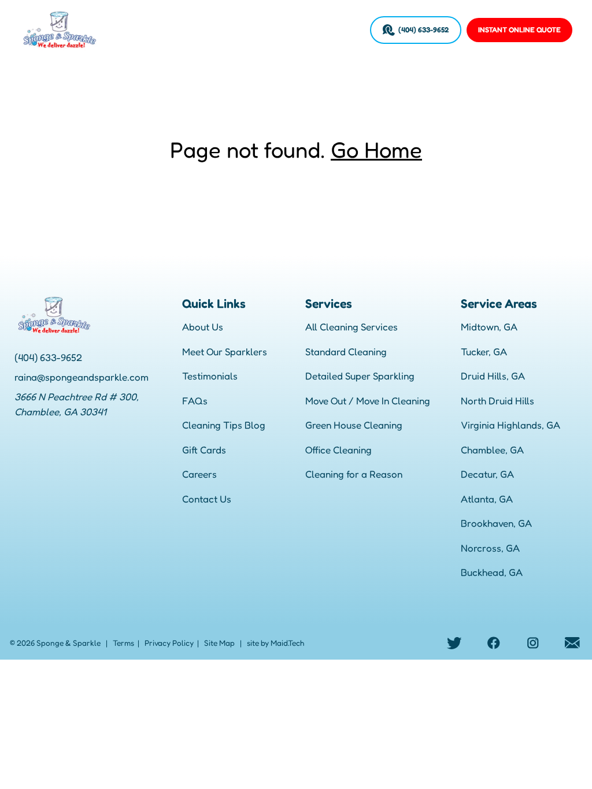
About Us (202, 327)
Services (157, 29)
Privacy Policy (169, 642)
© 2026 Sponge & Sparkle (55, 642)
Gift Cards (204, 450)
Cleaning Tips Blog (223, 425)
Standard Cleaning (346, 351)
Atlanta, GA (487, 499)
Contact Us (206, 499)
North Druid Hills (497, 400)
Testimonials (210, 376)
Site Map (219, 642)
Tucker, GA (484, 351)
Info (254, 29)
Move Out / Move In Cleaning (367, 400)
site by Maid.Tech (275, 642)
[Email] (572, 643)
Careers (344, 29)
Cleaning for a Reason (353, 474)
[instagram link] (533, 643)
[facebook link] (494, 643)
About (119, 29)
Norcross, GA (490, 548)
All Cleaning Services (351, 327)
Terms (123, 642)
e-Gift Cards (295, 29)
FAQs (195, 400)
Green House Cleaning (353, 425)
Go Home (376, 149)
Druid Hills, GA (493, 376)
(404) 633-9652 (423, 29)
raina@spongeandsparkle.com (81, 377)
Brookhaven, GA (496, 523)
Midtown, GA (489, 327)
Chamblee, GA (492, 450)
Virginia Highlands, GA (510, 425)
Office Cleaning (338, 450)
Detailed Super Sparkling (360, 376)
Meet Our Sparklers (224, 351)
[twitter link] (454, 643)
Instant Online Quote (519, 29)
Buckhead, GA (492, 572)
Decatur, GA (487, 474)
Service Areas (210, 29)
